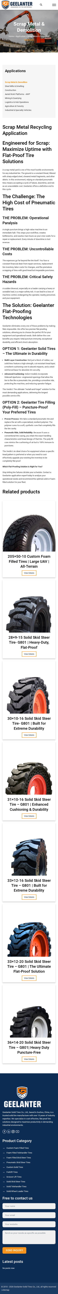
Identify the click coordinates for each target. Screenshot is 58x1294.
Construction (10, 90)
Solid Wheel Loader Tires (17, 1191)
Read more (29, 40)
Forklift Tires (12, 1172)
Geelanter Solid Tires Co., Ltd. (27, 1287)
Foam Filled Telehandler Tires (19, 1153)
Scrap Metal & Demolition (38, 36)
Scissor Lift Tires (13, 1177)
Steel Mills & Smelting (14, 86)
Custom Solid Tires (14, 1167)
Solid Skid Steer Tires (15, 1181)
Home (11, 36)
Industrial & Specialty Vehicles (18, 110)
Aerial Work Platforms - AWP (17, 94)
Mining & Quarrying (13, 98)
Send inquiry (14, 1250)
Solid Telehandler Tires (16, 1186)
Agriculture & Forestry (14, 106)
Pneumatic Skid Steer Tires (18, 1162)
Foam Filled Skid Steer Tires (18, 1157)
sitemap (5, 1290)
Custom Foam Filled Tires (17, 1148)
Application (21, 36)
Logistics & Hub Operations (17, 102)
